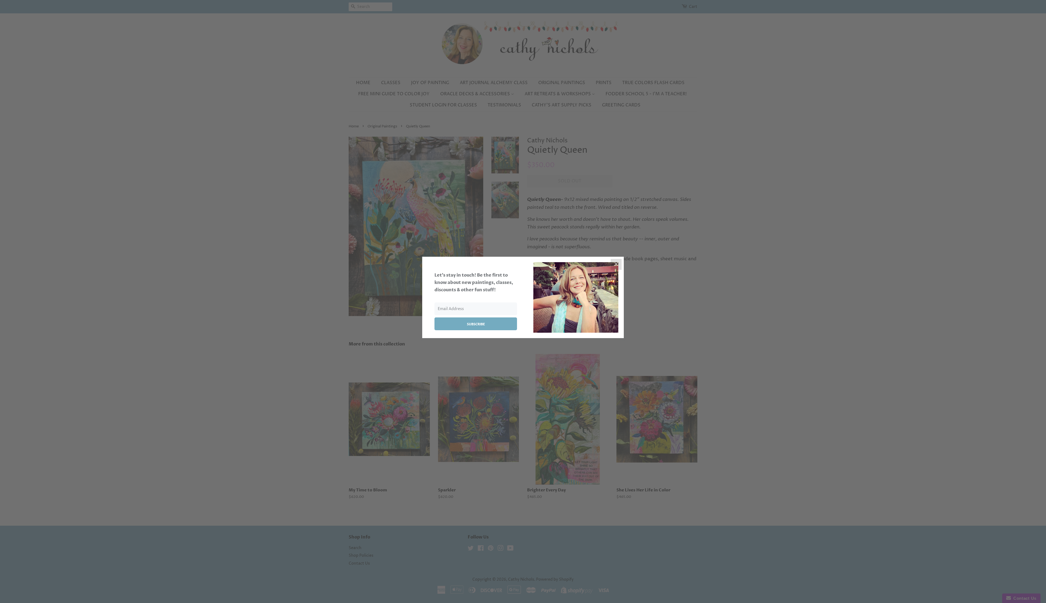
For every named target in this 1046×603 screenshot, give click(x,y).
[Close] (616, 264)
